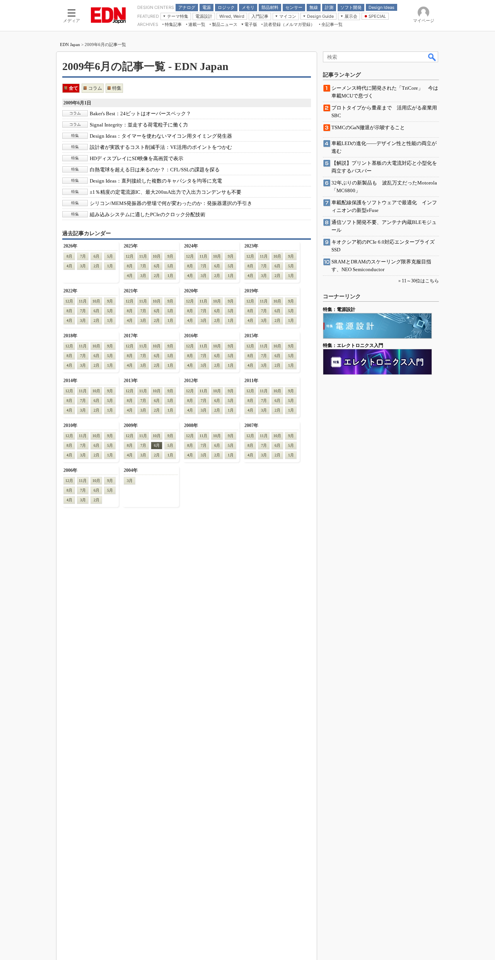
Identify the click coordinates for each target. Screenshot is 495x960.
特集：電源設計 (339, 309)
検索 (432, 56)
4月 (69, 266)
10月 (156, 256)
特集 (116, 88)
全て (73, 88)
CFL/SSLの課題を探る (155, 170)
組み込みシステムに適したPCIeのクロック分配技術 (147, 214)
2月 (96, 266)
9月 (170, 256)
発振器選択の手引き (171, 203)
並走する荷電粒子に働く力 (139, 125)
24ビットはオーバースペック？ (140, 113)
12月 (129, 256)
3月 (83, 266)
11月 (143, 256)
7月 (83, 256)
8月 (69, 256)
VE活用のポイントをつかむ (161, 147)
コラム (95, 88)
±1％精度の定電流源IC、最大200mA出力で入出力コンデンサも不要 (165, 192)
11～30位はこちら (420, 281)
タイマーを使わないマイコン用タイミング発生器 (161, 136)
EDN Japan (70, 44)
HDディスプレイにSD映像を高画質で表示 (136, 158)
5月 (110, 256)
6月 (96, 256)
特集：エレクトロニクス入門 (353, 345)
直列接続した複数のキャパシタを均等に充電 (156, 181)
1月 (110, 266)
